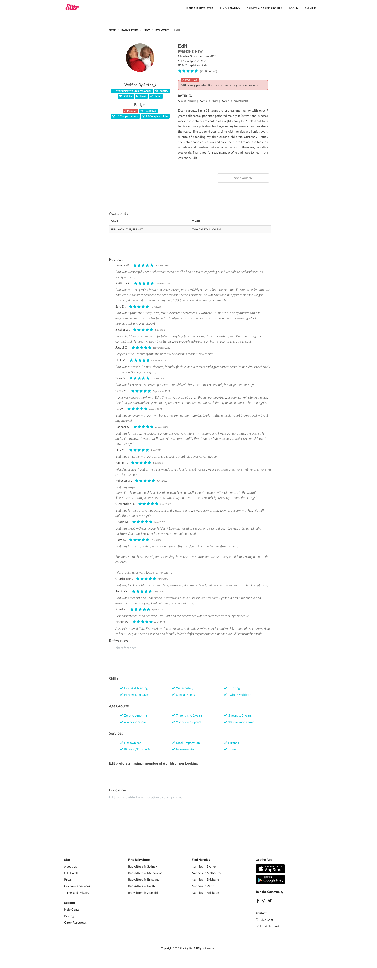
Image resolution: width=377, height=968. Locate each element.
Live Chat (266, 919)
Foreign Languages (136, 694)
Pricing (69, 916)
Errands (233, 743)
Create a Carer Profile (264, 8)
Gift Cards (71, 873)
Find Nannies (201, 859)
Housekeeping (185, 749)
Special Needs (185, 694)
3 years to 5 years (239, 715)
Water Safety (184, 688)
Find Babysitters (139, 859)
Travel (231, 749)
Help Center (72, 909)
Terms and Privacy (76, 892)
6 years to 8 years (135, 722)
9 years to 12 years (188, 722)
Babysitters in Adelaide (143, 892)
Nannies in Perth (203, 886)
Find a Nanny (230, 8)
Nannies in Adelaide (205, 892)
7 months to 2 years (188, 715)
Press (68, 879)
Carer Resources (75, 922)
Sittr (112, 30)
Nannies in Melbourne (207, 873)
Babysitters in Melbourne (145, 873)
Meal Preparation (187, 743)
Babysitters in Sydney (142, 866)
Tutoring (233, 688)
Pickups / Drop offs (136, 749)
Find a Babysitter (199, 8)
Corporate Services (77, 886)
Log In (293, 8)
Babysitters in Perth (141, 886)
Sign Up (310, 8)
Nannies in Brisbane (205, 879)
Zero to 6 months (135, 715)
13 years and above (240, 722)
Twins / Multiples (239, 694)
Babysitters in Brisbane (143, 879)
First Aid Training (135, 688)
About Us (70, 866)
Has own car (132, 743)
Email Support (269, 926)
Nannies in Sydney (204, 866)
